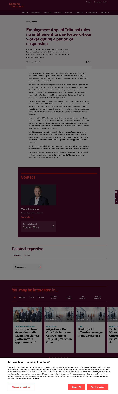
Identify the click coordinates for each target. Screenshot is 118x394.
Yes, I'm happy (97, 387)
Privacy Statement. (34, 378)
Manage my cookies (21, 387)
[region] (59, 376)
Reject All (76, 387)
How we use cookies (97, 376)
